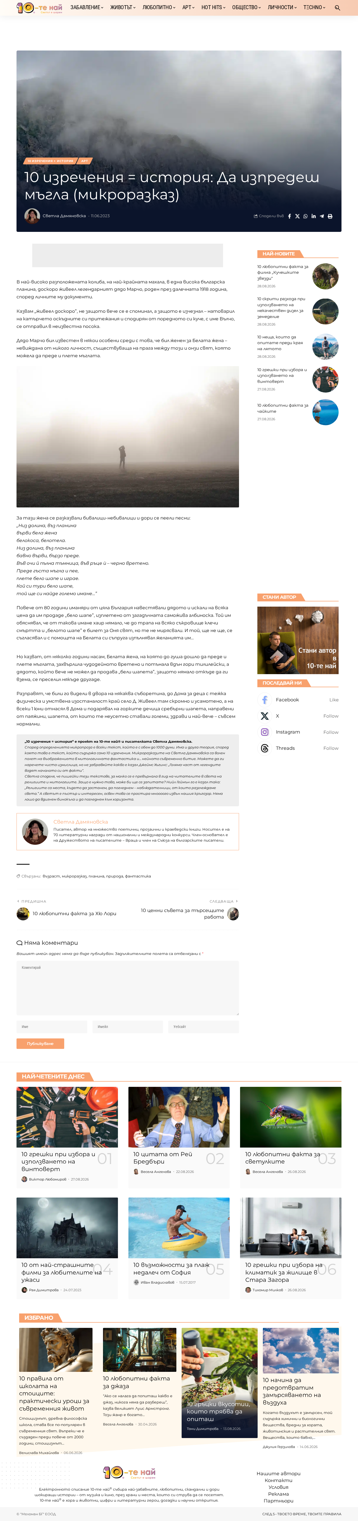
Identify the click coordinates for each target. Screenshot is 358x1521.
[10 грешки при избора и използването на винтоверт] (325, 379)
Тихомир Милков (268, 1290)
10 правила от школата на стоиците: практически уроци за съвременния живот (54, 1393)
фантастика (138, 876)
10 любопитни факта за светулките (282, 1158)
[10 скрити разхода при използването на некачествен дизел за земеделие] (325, 311)
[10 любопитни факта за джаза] (139, 1350)
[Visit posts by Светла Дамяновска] (32, 216)
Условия (279, 1487)
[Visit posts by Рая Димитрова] (24, 1290)
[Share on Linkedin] (313, 216)
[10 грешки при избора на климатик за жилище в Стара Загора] (290, 1228)
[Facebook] (298, 699)
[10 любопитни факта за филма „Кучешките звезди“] (325, 276)
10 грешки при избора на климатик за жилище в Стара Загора (284, 1272)
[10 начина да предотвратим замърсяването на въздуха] (301, 1350)
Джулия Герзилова (279, 1447)
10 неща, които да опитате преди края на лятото (280, 342)
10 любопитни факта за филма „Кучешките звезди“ (282, 272)
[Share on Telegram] (322, 216)
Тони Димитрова (203, 1429)
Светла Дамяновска (64, 216)
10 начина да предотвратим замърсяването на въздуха (292, 1391)
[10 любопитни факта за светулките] (290, 1117)
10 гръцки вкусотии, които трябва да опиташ (218, 1412)
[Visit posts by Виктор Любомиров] (24, 1179)
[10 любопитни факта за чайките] (325, 412)
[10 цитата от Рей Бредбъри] (179, 1117)
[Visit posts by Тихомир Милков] (248, 1290)
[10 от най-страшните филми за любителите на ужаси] (67, 1228)
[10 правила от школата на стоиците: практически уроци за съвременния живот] (56, 1350)
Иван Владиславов (157, 1282)
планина (96, 876)
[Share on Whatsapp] (305, 216)
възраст (51, 876)
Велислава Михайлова (39, 1453)
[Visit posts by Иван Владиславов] (136, 1282)
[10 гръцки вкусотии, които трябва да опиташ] (220, 1383)
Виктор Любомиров (47, 1179)
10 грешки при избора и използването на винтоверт (282, 375)
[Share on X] (297, 216)
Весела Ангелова (156, 1172)
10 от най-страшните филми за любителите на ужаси (61, 1272)
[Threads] (298, 748)
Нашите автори (279, 1474)
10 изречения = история (50, 161)
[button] (337, 7)
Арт (84, 161)
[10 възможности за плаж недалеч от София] (179, 1228)
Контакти (278, 1480)
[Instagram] (298, 732)
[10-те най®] (39, 8)
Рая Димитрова (44, 1290)
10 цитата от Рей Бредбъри (162, 1158)
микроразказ (74, 876)
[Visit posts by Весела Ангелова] (136, 1172)
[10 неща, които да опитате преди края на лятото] (325, 347)
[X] (298, 716)
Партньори (279, 1501)
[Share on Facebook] (289, 216)
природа (114, 876)
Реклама (278, 1494)
